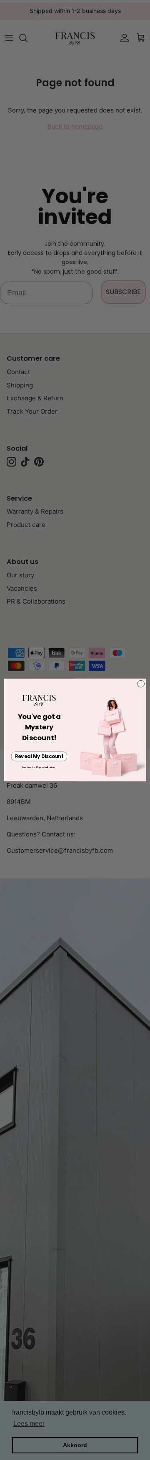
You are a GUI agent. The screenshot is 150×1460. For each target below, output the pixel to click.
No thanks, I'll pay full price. (38, 767)
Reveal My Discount (39, 756)
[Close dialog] (141, 683)
